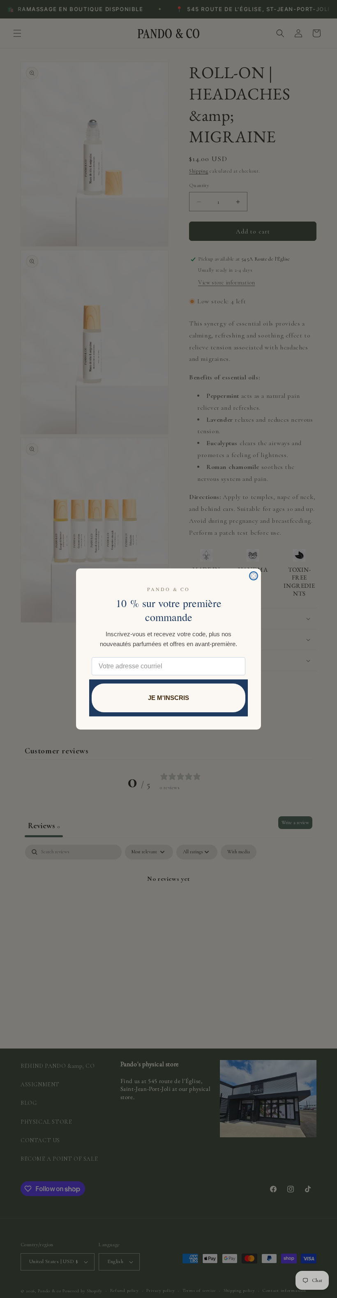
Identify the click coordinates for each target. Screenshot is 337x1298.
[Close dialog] (253, 576)
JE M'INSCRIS (168, 697)
